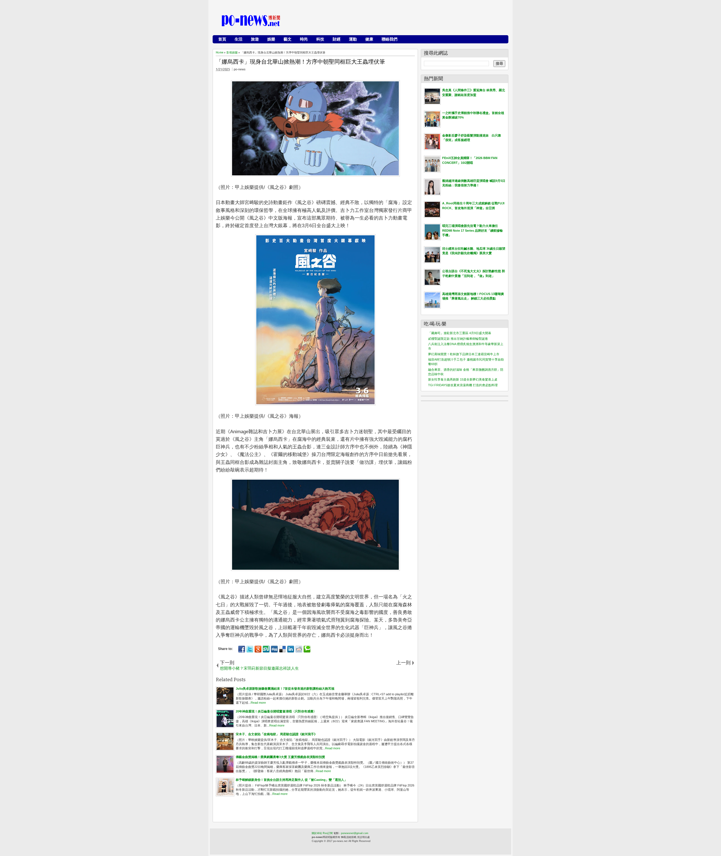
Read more (258, 702)
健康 (369, 39)
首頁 (222, 39)
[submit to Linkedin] (290, 649)
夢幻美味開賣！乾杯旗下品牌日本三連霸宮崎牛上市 (463, 354)
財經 (337, 39)
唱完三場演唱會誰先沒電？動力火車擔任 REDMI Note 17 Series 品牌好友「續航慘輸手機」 (472, 230)
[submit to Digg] (274, 649)
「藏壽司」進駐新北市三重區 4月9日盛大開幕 (459, 333)
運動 (353, 39)
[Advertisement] (403, 21)
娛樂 (271, 39)
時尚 (304, 39)
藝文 (287, 39)
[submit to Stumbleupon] (266, 649)
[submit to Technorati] (307, 649)
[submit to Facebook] (241, 649)
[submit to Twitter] (249, 649)
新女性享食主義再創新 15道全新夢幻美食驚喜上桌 (462, 379)
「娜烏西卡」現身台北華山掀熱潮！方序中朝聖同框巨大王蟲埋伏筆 (300, 61)
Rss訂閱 (328, 833)
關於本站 (317, 833)
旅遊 (255, 39)
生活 (238, 39)
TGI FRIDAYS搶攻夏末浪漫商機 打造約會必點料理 (463, 385)
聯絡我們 (389, 39)
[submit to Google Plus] (258, 649)
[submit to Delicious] (282, 649)
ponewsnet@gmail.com (354, 833)
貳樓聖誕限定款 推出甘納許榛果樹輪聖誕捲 (458, 338)
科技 (320, 39)
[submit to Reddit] (298, 649)
